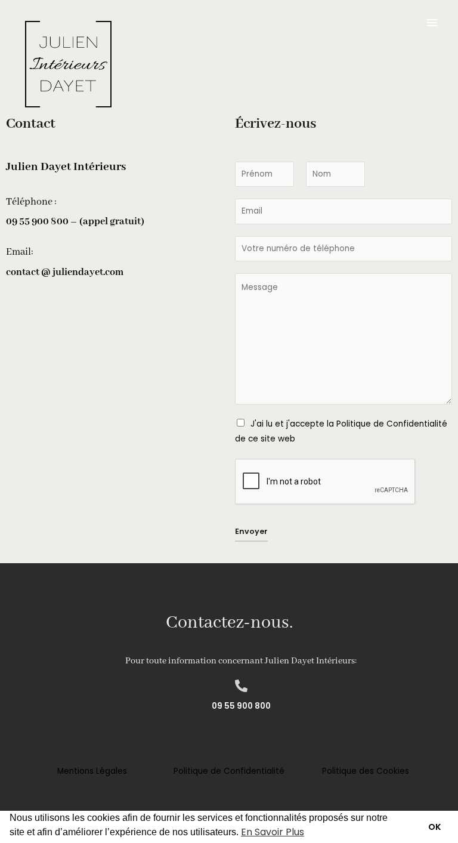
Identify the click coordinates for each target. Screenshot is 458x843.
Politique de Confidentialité (229, 771)
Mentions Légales (92, 771)
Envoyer (251, 531)
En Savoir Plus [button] (272, 832)
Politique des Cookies (365, 771)
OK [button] (434, 827)
